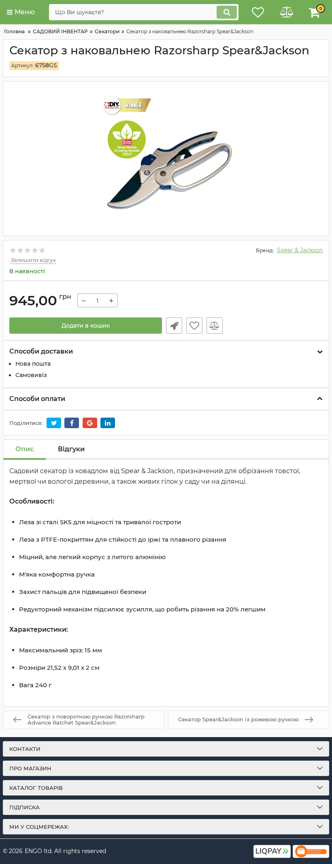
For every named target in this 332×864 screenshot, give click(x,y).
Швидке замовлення (174, 325)
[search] (227, 12)
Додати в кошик (86, 325)
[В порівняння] (214, 325)
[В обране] (194, 325)
